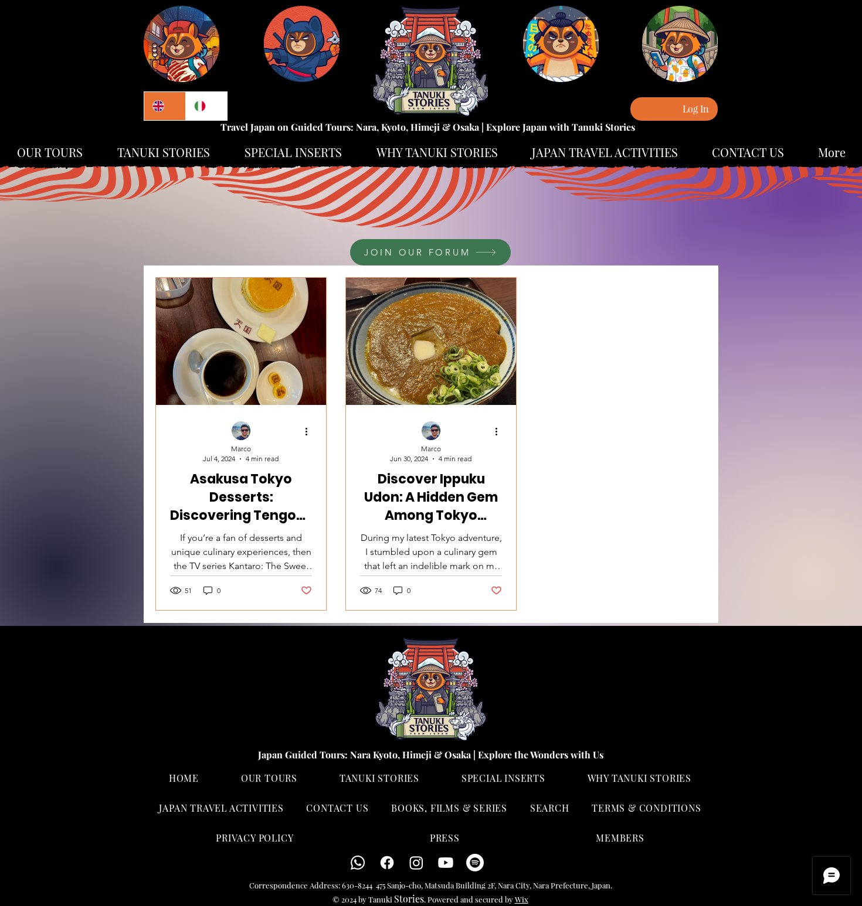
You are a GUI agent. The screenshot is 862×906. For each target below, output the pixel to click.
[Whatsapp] (357, 862)
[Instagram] (416, 862)
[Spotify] (475, 862)
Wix (521, 899)
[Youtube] (445, 862)
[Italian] (206, 106)
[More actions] (310, 431)
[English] (164, 106)
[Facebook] (387, 862)
